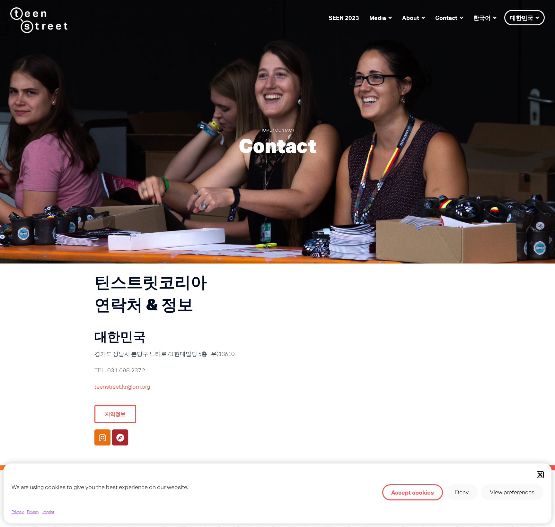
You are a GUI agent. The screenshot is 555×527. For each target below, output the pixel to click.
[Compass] (120, 437)
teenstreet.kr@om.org (122, 386)
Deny (462, 492)
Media (377, 17)
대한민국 (521, 17)
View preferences (512, 492)
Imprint (48, 512)
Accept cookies (412, 492)
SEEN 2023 (344, 17)
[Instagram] (102, 437)
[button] (540, 474)
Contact (446, 17)
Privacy (18, 512)
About (410, 17)
